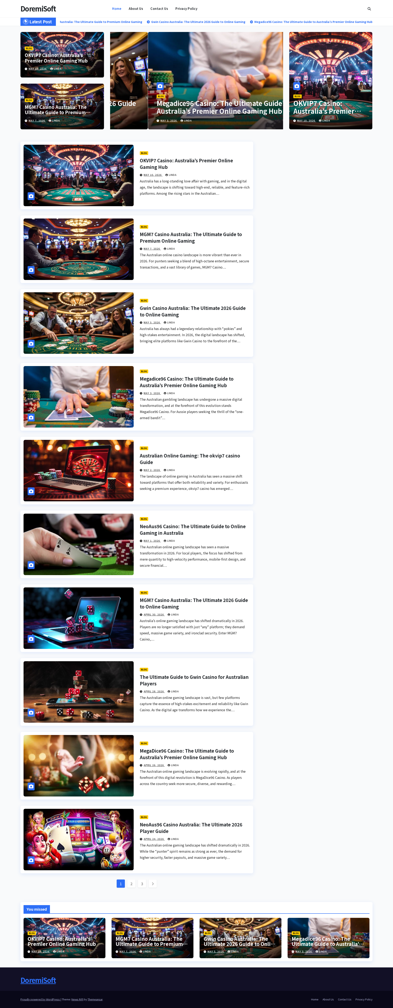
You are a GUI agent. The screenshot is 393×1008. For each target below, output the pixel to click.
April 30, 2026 (154, 614)
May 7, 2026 (37, 120)
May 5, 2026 (152, 322)
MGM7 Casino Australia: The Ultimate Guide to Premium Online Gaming (56, 112)
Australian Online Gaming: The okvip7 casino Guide (190, 107)
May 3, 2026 (152, 393)
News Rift (77, 999)
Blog (29, 48)
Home (116, 8)
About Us (136, 8)
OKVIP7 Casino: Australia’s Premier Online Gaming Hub (56, 58)
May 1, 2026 (152, 540)
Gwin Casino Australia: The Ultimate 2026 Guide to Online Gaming (240, 943)
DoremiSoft (38, 8)
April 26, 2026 (154, 765)
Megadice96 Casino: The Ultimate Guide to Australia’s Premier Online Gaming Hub (187, 381)
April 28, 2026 (154, 691)
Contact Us (159, 8)
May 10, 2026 (38, 68)
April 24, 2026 (154, 839)
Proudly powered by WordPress (40, 999)
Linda (58, 68)
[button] (369, 8)
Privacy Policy (186, 8)
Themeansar (95, 999)
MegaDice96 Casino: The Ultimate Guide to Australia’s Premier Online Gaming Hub (187, 753)
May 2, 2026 (131, 120)
